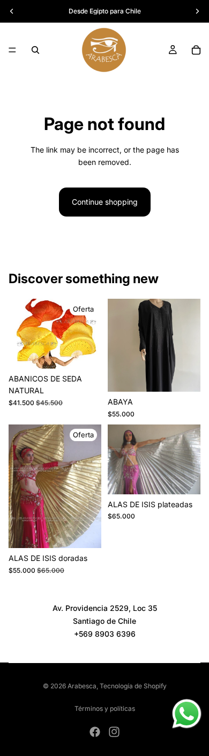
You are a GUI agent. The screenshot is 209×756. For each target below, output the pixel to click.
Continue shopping (105, 201)
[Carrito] (196, 50)
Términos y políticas (104, 708)
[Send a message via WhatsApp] (187, 714)
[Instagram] (114, 731)
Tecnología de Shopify (133, 686)
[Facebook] (94, 731)
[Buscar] (35, 50)
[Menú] (12, 50)
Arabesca (82, 686)
